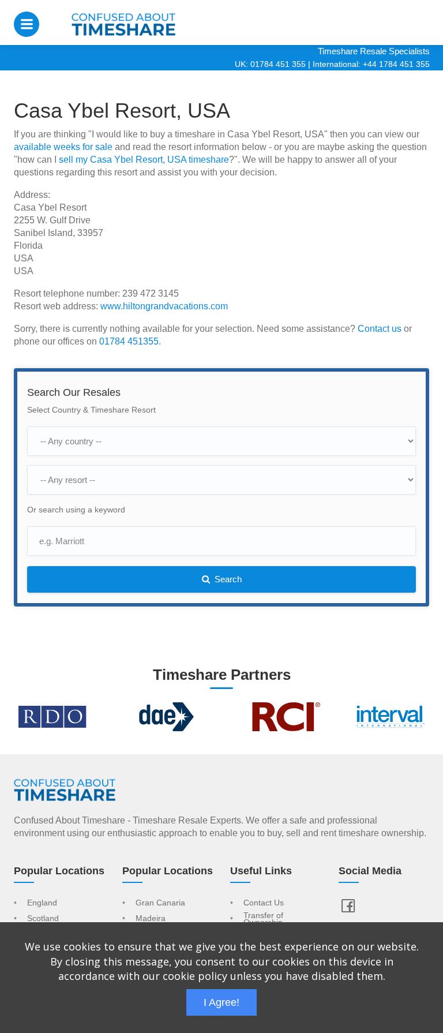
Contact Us (263, 903)
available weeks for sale (63, 147)
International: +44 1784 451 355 (371, 64)
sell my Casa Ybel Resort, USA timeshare (144, 159)
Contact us (379, 329)
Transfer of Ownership (263, 919)
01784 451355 (129, 341)
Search (227, 579)
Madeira (151, 919)
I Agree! (221, 1002)
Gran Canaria (160, 903)
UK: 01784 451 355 (270, 64)
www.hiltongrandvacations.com (164, 306)
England (42, 903)
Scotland (43, 919)
